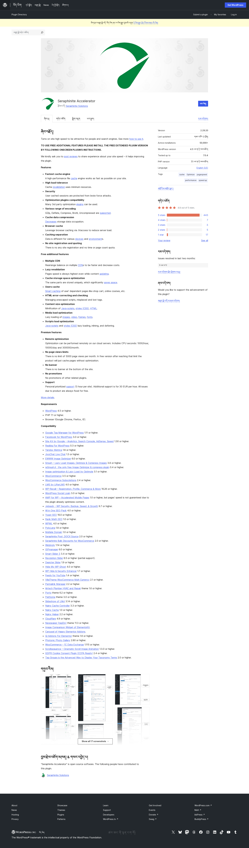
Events (152, 810)
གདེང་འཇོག (60, 118)
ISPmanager (51, 549)
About (14, 805)
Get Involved (155, 805)
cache (74, 178)
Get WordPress (235, 5)
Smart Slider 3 (52, 553)
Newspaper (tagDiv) (56, 623)
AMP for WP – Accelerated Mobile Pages (67, 497)
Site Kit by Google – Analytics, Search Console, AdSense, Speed (79, 441)
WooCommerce (53, 475)
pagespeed (202, 174)
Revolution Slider (54, 558)
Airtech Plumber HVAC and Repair (63, 588)
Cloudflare (50, 618)
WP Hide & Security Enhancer (61, 571)
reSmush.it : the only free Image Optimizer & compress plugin (77, 467)
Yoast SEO (51, 514)
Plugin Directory (19, 14)
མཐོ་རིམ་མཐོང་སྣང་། (165, 188)
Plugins (60, 814)
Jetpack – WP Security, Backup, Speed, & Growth (71, 506)
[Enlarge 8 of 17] (108, 727)
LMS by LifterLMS (55, 484)
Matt (198, 810)
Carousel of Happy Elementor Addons (65, 631)
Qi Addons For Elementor (58, 635)
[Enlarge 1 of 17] (71, 677)
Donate (153, 814)
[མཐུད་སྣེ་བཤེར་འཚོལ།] (42, 32)
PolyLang (50, 527)
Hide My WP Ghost (55, 566)
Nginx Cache (52, 610)
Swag (153, 819)
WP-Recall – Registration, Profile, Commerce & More (73, 488)
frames (82, 317)
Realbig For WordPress (57, 445)
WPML (48, 523)
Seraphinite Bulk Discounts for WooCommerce (69, 540)
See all (204, 240)
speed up (203, 180)
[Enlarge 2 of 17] (71, 717)
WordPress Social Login (57, 493)
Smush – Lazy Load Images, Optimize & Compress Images (76, 462)
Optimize (191, 174)
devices (79, 238)
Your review (164, 240)
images (66, 317)
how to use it (136, 138)
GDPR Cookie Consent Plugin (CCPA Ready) (69, 653)
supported (105, 212)
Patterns (61, 819)
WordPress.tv (110, 819)
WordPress (51, 410)
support (70, 386)
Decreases (50, 221)
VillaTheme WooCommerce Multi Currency (67, 579)
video (74, 317)
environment (95, 238)
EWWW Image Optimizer (58, 458)
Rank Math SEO (53, 519)
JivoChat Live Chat (55, 454)
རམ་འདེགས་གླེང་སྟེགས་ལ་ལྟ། (169, 271)
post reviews (71, 156)
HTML (93, 308)
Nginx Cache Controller (57, 605)
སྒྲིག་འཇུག (76, 118)
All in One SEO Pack (56, 510)
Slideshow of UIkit (55, 601)
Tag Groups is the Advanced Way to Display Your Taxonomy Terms (81, 657)
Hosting (15, 814)
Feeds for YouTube (55, 575)
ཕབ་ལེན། (203, 103)
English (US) (202, 168)
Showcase (62, 805)
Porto (48, 592)
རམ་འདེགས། (203, 118)
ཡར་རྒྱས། (90, 118)
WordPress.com (203, 805)
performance (190, 180)
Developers (108, 814)
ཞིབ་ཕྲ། (46, 118)
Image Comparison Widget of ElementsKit (67, 627)
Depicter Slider (53, 562)
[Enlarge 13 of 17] (145, 711)
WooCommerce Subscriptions (60, 480)
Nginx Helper (52, 614)
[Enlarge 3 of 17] (71, 747)
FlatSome (50, 597)
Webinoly (50, 545)
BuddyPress (202, 819)
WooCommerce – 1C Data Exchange (64, 644)
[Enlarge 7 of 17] (108, 677)
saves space (110, 282)
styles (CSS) (82, 308)
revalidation (59, 187)
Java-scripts (67, 308)
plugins (79, 204)
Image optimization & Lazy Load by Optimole (69, 471)
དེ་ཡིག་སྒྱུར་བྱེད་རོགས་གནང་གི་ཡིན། (145, 22)
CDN (80, 265)
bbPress (200, 814)
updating (104, 273)
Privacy (15, 819)
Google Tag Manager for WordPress (64, 432)
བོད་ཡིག (41, 832)
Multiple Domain (53, 532)
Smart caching (53, 291)
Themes (61, 810)
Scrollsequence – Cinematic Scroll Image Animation (72, 648)
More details (47, 397)
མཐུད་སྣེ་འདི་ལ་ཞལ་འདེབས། (169, 300)
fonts (90, 317)
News (14, 810)
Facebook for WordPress (58, 437)
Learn (105, 805)
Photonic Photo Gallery (57, 640)
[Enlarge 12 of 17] (145, 677)
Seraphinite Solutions (77, 106)
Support (107, 810)
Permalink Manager (55, 584)
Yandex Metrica (53, 450)
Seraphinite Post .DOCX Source (62, 536)
